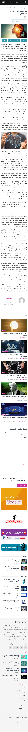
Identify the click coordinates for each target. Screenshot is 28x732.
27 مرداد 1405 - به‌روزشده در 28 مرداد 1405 (12, 570)
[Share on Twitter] (11, 40)
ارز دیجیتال (22, 698)
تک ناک (25, 7)
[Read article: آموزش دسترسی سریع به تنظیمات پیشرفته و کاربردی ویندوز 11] (24, 595)
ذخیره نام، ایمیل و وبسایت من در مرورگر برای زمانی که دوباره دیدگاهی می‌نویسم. (13, 479)
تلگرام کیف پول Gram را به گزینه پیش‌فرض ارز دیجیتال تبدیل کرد (11, 669)
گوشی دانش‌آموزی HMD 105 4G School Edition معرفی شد (11, 580)
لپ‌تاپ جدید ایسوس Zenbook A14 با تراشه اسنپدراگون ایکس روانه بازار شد (10, 656)
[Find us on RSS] (10, 647)
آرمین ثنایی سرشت (21, 421)
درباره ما (25, 719)
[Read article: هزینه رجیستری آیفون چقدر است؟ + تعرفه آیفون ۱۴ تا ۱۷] (24, 588)
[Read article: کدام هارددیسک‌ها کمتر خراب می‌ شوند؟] (24, 561)
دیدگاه (25, 437)
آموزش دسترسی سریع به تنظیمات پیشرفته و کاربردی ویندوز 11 (11, 594)
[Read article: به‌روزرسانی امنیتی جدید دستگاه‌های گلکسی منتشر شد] (24, 568)
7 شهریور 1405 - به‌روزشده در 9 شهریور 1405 (11, 358)
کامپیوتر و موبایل (21, 690)
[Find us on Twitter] (25, 647)
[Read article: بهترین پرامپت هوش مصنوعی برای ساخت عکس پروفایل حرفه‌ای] (24, 608)
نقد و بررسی (22, 693)
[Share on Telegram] (17, 40)
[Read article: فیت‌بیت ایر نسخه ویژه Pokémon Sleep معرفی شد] (14, 409)
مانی (23, 400)
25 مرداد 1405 (16, 563)
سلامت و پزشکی (17, 7)
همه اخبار (17, 717)
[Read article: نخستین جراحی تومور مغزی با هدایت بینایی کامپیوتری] (14, 346)
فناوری (23, 687)
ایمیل (25, 464)
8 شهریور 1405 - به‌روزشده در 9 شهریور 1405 (12, 603)
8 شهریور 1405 (16, 590)
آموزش (23, 695)
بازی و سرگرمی (22, 708)
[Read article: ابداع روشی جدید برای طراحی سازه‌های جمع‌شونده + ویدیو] (14, 367)
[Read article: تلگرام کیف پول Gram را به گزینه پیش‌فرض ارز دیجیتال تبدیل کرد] (24, 670)
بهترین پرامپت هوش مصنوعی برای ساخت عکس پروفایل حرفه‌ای (11, 607)
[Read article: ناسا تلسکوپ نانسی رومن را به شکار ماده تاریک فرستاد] (14, 325)
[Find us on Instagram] (14, 647)
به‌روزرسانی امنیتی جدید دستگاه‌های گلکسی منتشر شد (10, 567)
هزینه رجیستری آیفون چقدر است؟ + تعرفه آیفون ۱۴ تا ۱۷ (11, 587)
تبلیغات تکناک (10, 717)
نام (25, 457)
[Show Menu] (25, 2)
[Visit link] (14, 499)
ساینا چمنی (18, 17)
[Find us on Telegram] (17, 647)
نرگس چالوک (22, 337)
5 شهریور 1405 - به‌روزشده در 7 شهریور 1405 (9, 421)
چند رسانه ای (22, 711)
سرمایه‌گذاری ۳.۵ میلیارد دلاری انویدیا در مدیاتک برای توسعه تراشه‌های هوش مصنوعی (10, 677)
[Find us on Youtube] (21, 647)
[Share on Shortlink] (24, 40)
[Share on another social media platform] (4, 40)
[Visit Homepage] (15, 2)
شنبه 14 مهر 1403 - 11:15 (9, 17)
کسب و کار (22, 703)
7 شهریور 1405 (18, 400)
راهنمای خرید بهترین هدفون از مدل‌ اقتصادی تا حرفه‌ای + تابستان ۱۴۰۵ (11, 601)
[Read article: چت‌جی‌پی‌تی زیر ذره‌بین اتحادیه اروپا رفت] (24, 663)
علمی (22, 7)
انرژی (3, 393)
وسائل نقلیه (22, 705)
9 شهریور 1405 (16, 337)
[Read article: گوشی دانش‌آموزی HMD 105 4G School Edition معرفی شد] (24, 581)
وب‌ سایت (24, 471)
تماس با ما (19, 719)
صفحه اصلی (24, 717)
